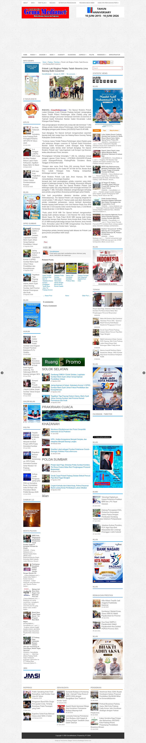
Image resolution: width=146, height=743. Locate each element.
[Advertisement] (73, 37)
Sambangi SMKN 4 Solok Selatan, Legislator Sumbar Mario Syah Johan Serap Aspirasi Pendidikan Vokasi (68, 377)
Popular (96, 130)
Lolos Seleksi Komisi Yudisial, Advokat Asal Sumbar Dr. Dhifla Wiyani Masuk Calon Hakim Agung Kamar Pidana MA (112, 137)
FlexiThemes (63, 740)
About (25, 3)
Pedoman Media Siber (86, 3)
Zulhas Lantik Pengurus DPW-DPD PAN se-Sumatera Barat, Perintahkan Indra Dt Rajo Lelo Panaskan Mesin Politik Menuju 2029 (31, 483)
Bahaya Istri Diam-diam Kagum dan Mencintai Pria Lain (36, 592)
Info (33, 3)
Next (144, 373)
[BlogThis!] (46, 247)
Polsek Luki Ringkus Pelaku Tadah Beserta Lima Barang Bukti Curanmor (65, 69)
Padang (50, 62)
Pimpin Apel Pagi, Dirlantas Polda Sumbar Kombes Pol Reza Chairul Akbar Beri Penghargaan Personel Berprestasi (70, 467)
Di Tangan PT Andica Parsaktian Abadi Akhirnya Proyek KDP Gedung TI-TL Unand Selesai (110, 185)
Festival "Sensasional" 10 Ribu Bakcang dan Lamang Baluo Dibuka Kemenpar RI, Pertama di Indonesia (112, 231)
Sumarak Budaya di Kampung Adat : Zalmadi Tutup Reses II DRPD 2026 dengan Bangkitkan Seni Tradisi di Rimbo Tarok (72, 696)
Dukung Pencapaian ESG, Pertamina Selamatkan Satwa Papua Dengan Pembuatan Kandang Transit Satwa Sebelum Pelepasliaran (107, 514)
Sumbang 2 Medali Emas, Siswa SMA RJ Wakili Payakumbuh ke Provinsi (111, 613)
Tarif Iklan (42, 3)
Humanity (61, 55)
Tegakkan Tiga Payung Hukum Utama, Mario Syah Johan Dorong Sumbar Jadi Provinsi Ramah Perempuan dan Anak (70, 398)
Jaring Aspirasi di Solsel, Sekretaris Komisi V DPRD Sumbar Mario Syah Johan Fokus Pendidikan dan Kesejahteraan (70, 387)
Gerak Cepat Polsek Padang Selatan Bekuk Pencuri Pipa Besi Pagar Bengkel (111, 332)
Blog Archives (114, 130)
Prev (2, 373)
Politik (91, 55)
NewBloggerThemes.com (84, 740)
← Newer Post (47, 295)
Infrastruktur (114, 55)
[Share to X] (48, 247)
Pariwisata (101, 55)
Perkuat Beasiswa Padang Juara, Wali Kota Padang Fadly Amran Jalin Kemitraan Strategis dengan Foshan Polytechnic (106, 708)
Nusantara (72, 55)
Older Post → (86, 295)
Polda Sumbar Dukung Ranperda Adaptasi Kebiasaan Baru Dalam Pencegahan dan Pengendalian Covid (111, 201)
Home (25, 55)
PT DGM (88, 735)
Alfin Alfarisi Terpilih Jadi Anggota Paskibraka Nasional (111, 603)
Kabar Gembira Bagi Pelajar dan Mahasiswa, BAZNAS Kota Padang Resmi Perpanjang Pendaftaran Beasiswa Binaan (106, 722)
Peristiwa (57, 62)
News (52, 55)
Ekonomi (43, 55)
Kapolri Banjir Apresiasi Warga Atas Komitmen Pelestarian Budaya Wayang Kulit (77, 708)
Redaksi (52, 3)
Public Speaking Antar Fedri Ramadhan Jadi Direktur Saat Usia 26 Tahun (43, 694)
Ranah (33, 55)
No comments (71, 74)
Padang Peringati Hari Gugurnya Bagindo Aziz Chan (83, 278)
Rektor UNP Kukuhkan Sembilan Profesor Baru (70, 278)
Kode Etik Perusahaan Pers (108, 3)
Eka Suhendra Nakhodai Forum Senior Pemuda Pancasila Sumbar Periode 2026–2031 (112, 216)
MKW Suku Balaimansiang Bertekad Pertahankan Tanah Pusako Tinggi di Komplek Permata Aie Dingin (111, 169)
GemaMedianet (72, 735)
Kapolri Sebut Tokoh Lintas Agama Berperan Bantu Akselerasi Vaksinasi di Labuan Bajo (112, 153)
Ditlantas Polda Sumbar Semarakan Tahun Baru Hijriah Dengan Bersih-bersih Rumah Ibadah (59, 281)
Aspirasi (82, 55)
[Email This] (44, 247)
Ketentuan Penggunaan (67, 3)
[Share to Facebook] (50, 247)
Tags (104, 130)
